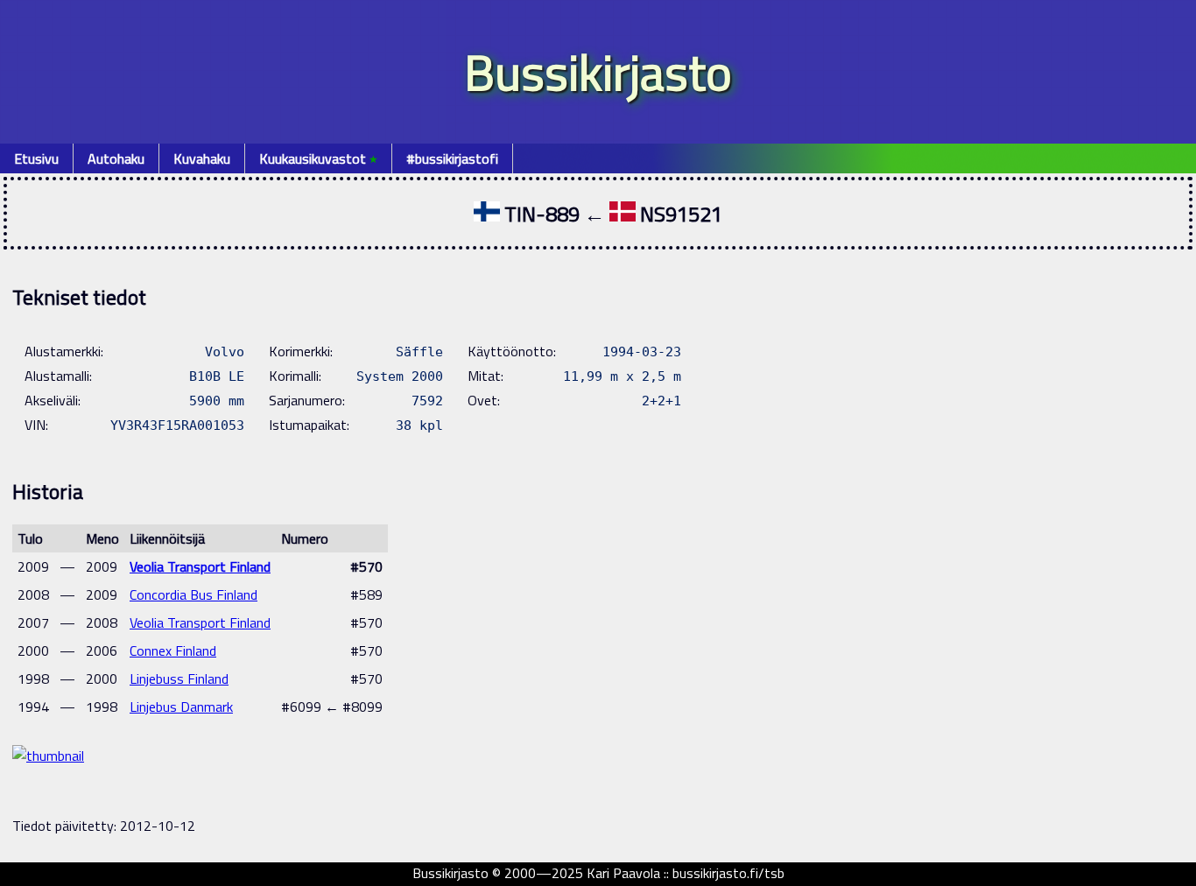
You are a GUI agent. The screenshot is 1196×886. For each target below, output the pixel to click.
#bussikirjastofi (452, 158)
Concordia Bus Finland (193, 594)
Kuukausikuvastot (318, 158)
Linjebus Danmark (181, 706)
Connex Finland (173, 650)
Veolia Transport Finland (200, 566)
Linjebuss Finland (179, 678)
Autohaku (116, 158)
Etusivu (36, 158)
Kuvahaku (201, 158)
